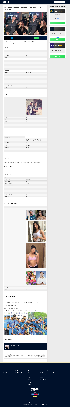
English (53, 370)
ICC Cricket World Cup (43, 375)
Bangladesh (29, 384)
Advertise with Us (44, 404)
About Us (33, 402)
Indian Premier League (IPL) (44, 370)
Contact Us (41, 402)
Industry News (29, 402)
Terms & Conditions (38, 404)
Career (37, 402)
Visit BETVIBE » (57, 56)
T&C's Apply (58, 18)
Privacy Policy (32, 404)
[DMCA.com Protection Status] (35, 396)
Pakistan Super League (43, 379)
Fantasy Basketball (6, 375)
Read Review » (57, 20)
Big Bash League (42, 382)
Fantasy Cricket (5, 370)
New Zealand (30, 380)
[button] (31, 394)
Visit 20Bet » (57, 39)
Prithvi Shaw (9, 339)
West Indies (29, 379)
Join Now (36, 37)
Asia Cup (41, 372)
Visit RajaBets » (57, 23)
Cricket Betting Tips (18, 372)
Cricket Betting (17, 370)
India (28, 370)
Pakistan (29, 375)
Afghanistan (29, 382)
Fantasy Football (5, 372)
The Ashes (41, 377)
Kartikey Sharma (13, 345)
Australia (29, 372)
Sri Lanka (29, 377)
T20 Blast (41, 380)
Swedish (53, 372)
